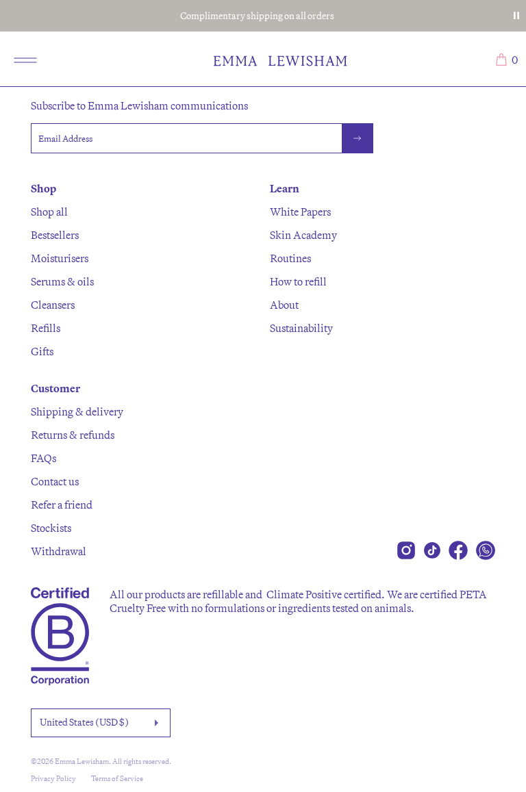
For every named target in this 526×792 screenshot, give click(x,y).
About (284, 304)
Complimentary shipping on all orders (257, 16)
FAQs (43, 458)
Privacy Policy (53, 778)
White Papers (300, 211)
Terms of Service (117, 778)
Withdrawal (58, 551)
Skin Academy (303, 235)
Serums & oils (62, 281)
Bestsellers (55, 235)
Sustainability (301, 328)
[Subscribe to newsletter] (357, 138)
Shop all (49, 211)
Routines (290, 258)
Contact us (55, 481)
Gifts (42, 351)
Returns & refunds (72, 435)
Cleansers (53, 304)
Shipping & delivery (77, 411)
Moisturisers (59, 258)
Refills (45, 328)
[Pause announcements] (516, 15)
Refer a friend (61, 504)
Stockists (51, 528)
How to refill (298, 281)
